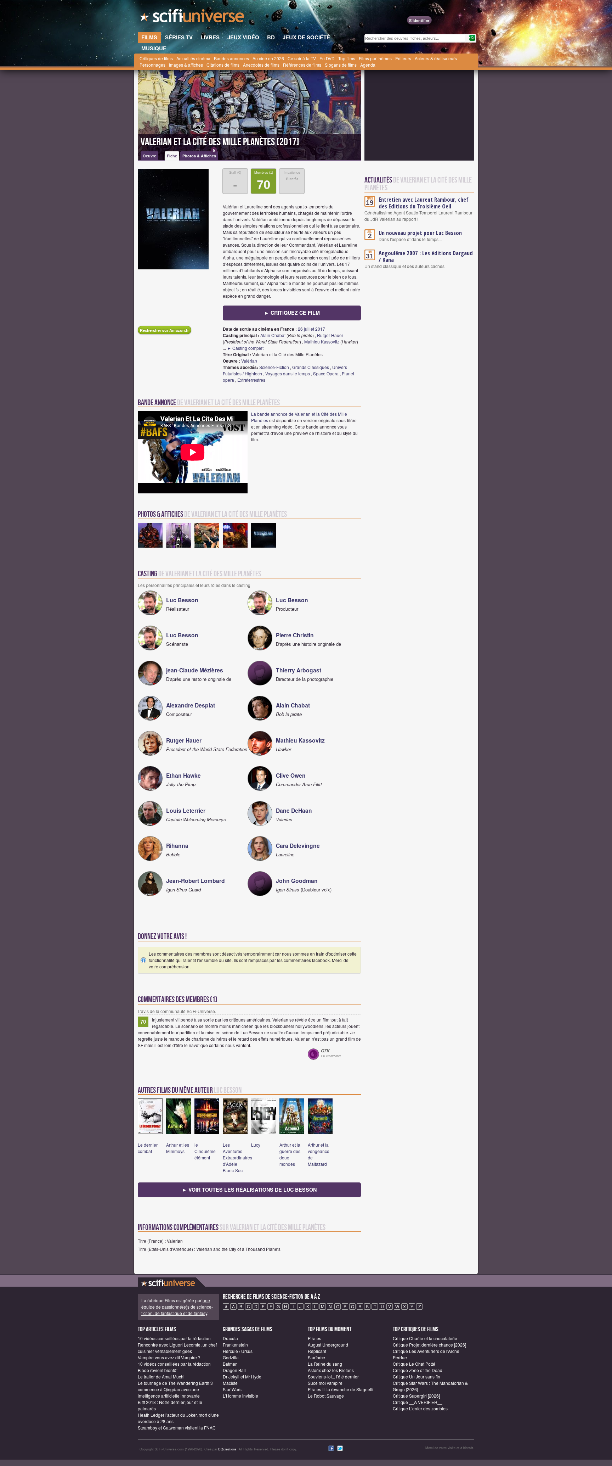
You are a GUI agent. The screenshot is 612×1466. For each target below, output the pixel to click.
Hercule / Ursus (238, 1351)
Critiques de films (156, 58)
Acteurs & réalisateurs (436, 58)
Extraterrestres (251, 380)
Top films (346, 58)
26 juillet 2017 (311, 329)
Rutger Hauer (330, 335)
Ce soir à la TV (302, 58)
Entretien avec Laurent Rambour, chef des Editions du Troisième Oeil (424, 203)
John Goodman (297, 881)
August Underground (328, 1345)
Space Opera (326, 373)
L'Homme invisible (240, 1396)
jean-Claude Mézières (194, 670)
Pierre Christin (295, 635)
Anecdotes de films (261, 65)
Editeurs (403, 58)
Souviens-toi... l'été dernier (333, 1376)
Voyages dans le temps (287, 373)
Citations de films (222, 65)
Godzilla (231, 1357)
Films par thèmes (375, 58)
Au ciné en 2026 (268, 58)
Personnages (152, 65)
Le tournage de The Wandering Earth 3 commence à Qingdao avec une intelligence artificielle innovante (175, 1389)
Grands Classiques (310, 367)
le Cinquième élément (205, 1151)
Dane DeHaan (294, 810)
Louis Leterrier (185, 810)
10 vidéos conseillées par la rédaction (174, 1338)
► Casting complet (245, 348)
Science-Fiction (274, 367)
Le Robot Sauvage (326, 1396)
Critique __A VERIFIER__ (417, 1402)
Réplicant (317, 1351)
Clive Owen (291, 775)
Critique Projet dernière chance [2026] (429, 1345)
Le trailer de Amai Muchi (161, 1376)
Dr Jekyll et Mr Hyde (242, 1376)
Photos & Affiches (199, 154)
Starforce (316, 1357)
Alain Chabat (272, 335)
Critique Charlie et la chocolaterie (425, 1338)
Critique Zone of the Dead (417, 1370)
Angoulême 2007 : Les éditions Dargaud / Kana (426, 256)
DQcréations (227, 1449)
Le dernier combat (148, 1148)
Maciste (230, 1383)
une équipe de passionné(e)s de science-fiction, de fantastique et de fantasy (177, 1306)
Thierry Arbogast (298, 670)
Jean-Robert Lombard (195, 881)
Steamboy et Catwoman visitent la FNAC (177, 1428)
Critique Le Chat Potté (414, 1364)
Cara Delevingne (298, 845)
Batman (230, 1364)
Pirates (314, 1338)
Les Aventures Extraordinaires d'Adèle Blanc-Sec (237, 1157)
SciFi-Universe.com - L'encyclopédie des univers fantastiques (193, 18)
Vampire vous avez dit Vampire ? (169, 1357)
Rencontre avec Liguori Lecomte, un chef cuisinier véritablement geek (177, 1348)
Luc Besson (182, 600)
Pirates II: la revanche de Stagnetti (340, 1389)
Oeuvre (149, 155)
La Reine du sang (325, 1364)
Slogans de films (341, 65)
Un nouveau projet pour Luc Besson (420, 233)
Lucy (255, 1145)
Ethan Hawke (183, 775)
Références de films (302, 65)
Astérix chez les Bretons (331, 1370)
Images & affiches (186, 65)
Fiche (172, 155)
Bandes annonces (231, 58)
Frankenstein (235, 1345)
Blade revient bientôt (157, 1370)
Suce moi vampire (325, 1383)
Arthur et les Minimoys (177, 1148)
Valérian (249, 361)
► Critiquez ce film (292, 312)
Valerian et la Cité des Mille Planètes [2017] (220, 142)
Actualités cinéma (193, 58)
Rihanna (177, 845)
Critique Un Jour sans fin (416, 1376)
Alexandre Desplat (190, 705)
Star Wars (232, 1389)
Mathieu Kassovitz (321, 341)
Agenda (367, 65)
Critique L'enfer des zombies (420, 1408)
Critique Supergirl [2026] (416, 1396)
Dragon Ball (234, 1370)
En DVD (327, 58)
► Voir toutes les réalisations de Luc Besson (249, 1189)
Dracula (230, 1338)
